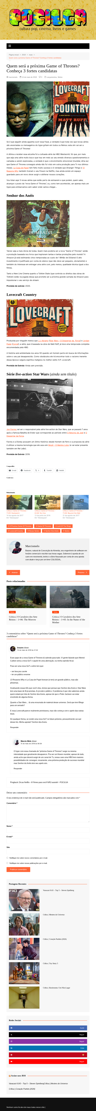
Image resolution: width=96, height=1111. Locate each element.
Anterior (15, 572)
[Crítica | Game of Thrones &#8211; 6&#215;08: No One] (47, 502)
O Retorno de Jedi (75, 433)
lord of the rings (64, 526)
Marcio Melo (26, 741)
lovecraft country (16, 531)
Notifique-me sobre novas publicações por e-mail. (28, 863)
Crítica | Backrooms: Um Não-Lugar (56, 988)
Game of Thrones (44, 526)
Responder (14, 727)
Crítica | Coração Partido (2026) (54, 939)
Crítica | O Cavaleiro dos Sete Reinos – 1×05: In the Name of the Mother (68, 619)
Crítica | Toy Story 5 (50, 963)
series (67, 531)
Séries (60, 77)
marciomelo (13, 77)
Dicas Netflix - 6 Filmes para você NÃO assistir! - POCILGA (43, 782)
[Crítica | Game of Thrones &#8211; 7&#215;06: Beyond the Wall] (76, 502)
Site (8, 847)
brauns (20, 648)
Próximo (81, 572)
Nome (10, 826)
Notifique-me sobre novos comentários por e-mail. (28, 858)
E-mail (10, 837)
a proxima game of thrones (20, 526)
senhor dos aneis (52, 531)
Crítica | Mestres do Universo (54, 915)
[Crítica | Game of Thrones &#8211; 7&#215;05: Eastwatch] (19, 502)
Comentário (12, 803)
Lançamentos (52, 77)
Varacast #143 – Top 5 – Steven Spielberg (58, 890)
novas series (34, 531)
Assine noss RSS (18, 1076)
